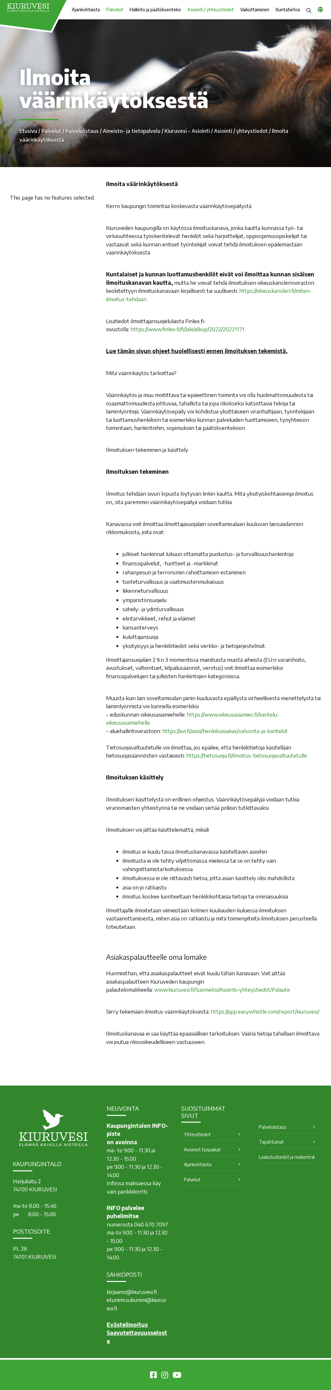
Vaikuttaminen (254, 9)
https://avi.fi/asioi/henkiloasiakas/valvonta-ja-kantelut (225, 730)
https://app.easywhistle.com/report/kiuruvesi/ (265, 1011)
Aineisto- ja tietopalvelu (131, 131)
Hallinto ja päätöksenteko (155, 9)
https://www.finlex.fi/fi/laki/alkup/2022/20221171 (187, 329)
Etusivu (28, 131)
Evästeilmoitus (127, 1324)
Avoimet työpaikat (202, 1149)
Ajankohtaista (86, 9)
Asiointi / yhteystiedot (210, 9)
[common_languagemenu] (320, 9)
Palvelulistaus (82, 131)
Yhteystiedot (197, 1134)
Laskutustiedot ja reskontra (286, 1157)
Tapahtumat (271, 1142)
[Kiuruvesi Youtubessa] (177, 1376)
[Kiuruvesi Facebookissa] (153, 1376)
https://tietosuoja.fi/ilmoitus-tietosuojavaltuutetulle (246, 755)
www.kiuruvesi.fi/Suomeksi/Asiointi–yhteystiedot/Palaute (222, 989)
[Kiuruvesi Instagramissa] (165, 1376)
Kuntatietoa (288, 9)
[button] (309, 9)
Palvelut (114, 9)
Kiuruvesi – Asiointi (187, 131)
